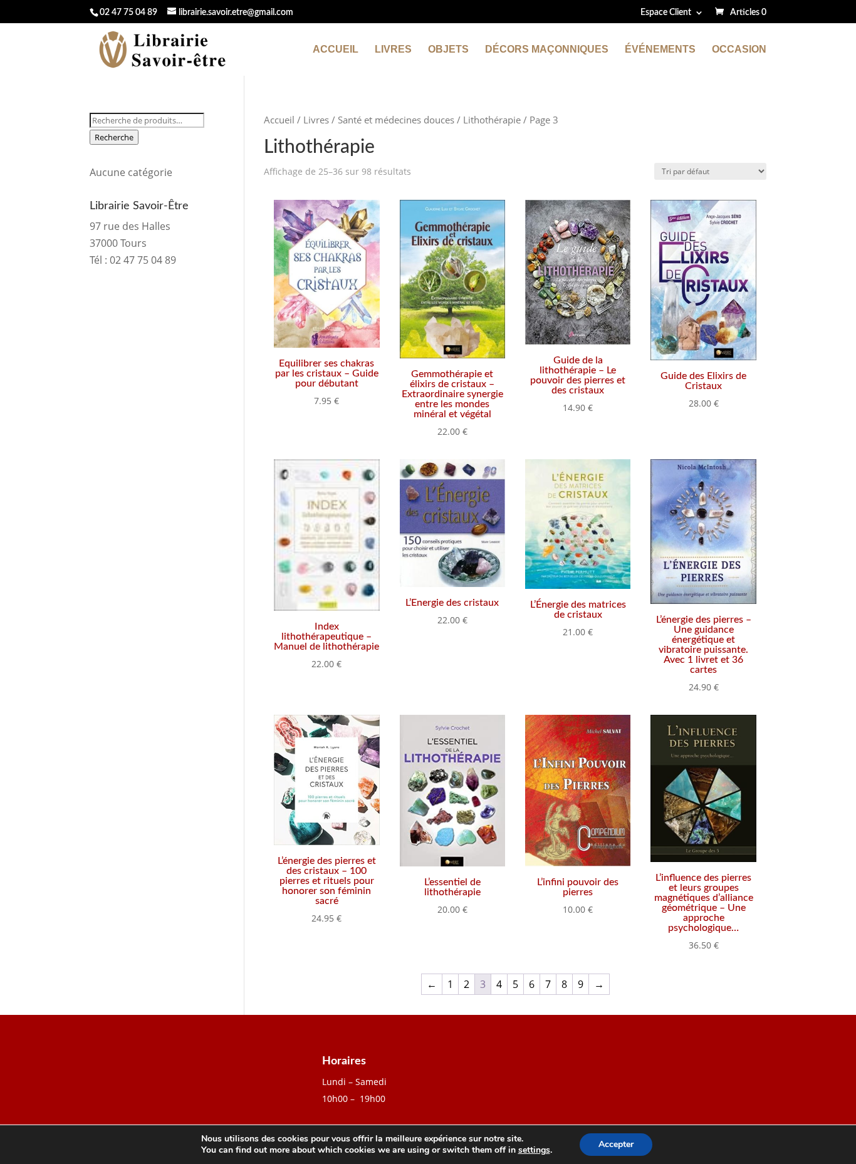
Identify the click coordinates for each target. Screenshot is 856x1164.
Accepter (616, 1144)
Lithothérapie (492, 119)
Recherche (114, 137)
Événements (660, 50)
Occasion (739, 50)
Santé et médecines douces (396, 119)
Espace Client (665, 12)
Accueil (335, 50)
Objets (448, 50)
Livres (393, 50)
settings (534, 1150)
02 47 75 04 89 (128, 12)
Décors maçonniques (546, 50)
